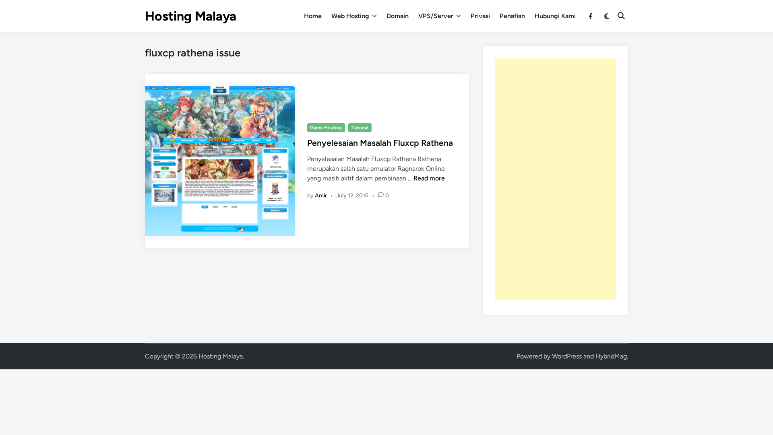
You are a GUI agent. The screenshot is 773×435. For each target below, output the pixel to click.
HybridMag (611, 356)
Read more (429, 178)
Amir (321, 195)
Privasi (480, 16)
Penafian (512, 16)
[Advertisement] (555, 179)
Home (313, 16)
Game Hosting (326, 127)
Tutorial (359, 127)
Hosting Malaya (190, 16)
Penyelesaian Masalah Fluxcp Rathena (380, 143)
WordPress (567, 356)
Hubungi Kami (555, 16)
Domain (397, 16)
